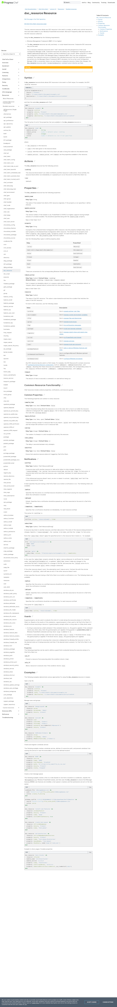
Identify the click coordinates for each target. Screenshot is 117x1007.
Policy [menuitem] (4, 82)
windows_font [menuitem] (8, 645)
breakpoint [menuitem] (7, 143)
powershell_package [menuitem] (10, 456)
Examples (101, 35)
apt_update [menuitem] (7, 127)
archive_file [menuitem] (7, 130)
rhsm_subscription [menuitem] (9, 495)
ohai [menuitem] (5, 398)
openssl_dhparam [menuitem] (9, 407)
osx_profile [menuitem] (7, 433)
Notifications (104, 31)
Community (96, 2)
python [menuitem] (6, 466)
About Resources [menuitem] (8, 98)
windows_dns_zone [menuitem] (9, 623)
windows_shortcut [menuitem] (9, 675)
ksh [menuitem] (5, 355)
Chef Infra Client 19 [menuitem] (9, 54)
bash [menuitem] (5, 133)
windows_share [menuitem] (8, 672)
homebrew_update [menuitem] (9, 326)
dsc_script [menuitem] (7, 274)
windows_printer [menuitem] (9, 658)
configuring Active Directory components (41, 365)
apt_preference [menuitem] (8, 120)
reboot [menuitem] (6, 469)
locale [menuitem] (5, 365)
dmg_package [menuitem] (8, 260)
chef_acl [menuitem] (6, 153)
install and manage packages (73, 328)
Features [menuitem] (5, 75)
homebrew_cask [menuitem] (8, 316)
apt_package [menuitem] (8, 117)
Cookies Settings (108, 1002)
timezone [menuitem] (6, 580)
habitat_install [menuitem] (8, 300)
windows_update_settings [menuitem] (12, 685)
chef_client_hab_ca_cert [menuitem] (11, 166)
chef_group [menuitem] (7, 199)
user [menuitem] (5, 583)
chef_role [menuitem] (7, 212)
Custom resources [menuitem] (8, 707)
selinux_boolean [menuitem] (8, 515)
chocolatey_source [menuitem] (9, 238)
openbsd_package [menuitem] (9, 404)
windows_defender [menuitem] (9, 603)
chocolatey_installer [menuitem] (10, 231)
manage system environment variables (75, 314)
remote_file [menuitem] (7, 479)
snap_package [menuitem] (8, 551)
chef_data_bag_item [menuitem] (10, 189)
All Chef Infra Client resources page (35, 24)
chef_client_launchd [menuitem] (10, 169)
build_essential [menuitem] (8, 146)
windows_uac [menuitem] (8, 681)
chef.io (84, 2)
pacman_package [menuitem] (9, 440)
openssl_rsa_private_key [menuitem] (11, 417)
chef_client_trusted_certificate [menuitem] (12, 179)
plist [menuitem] (5, 450)
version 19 (53, 9)
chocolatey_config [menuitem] (9, 225)
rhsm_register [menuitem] (8, 489)
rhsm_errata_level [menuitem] (9, 486)
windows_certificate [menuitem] (10, 600)
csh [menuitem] (5, 254)
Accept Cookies (91, 1002)
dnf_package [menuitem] (8, 264)
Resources (61, 9)
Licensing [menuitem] (5, 72)
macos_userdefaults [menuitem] (10, 375)
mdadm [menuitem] (6, 384)
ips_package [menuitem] (7, 349)
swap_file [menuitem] (6, 567)
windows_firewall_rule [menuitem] (10, 642)
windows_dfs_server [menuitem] (10, 616)
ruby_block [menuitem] (7, 508)
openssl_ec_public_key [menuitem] (11, 414)
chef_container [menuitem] (8, 182)
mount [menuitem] (5, 388)
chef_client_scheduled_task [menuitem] (12, 172)
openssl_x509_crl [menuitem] (9, 427)
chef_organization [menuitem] (9, 208)
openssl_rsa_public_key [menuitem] (11, 420)
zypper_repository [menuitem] (9, 704)
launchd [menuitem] (6, 358)
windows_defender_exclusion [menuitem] (12, 606)
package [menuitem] (6, 437)
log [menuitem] (5, 368)
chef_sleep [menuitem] (7, 215)
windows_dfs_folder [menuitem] (10, 610)
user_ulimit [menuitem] (7, 587)
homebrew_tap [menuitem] (8, 322)
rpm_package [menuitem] (8, 502)
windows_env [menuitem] (8, 626)
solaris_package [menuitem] (8, 554)
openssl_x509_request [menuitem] (10, 430)
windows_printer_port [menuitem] (10, 662)
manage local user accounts (72, 344)
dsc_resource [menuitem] (8, 270)
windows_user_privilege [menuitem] (11, 688)
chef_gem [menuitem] (7, 195)
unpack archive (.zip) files (72, 311)
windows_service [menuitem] (9, 668)
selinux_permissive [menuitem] (9, 531)
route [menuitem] (5, 499)
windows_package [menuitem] (9, 649)
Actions (100, 21)
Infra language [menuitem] (7, 92)
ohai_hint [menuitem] (6, 401)
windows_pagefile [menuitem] (9, 652)
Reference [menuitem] (5, 714)
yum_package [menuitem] (8, 694)
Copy (90, 87)
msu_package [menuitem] (8, 391)
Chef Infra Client (43, 9)
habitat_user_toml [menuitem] (9, 313)
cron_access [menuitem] (7, 247)
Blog (89, 2)
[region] (58, 1002)
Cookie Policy (35, 1003)
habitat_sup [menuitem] (7, 309)
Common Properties (106, 29)
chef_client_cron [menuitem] (9, 163)
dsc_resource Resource (103, 17)
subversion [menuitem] (7, 561)
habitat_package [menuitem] (9, 303)
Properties (101, 23)
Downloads (111, 2)
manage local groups (70, 321)
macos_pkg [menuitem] (7, 371)
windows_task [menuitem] (8, 678)
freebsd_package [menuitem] (9, 283)
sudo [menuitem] (5, 564)
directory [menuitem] (6, 257)
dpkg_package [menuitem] (8, 267)
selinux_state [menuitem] (8, 538)
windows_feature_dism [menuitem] (10, 632)
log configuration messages (72, 325)
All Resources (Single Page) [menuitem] (10, 110)
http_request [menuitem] (8, 332)
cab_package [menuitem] (8, 150)
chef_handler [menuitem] (8, 202)
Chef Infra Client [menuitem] (7, 59)
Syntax (100, 19)
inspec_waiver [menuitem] (8, 342)
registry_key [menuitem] (7, 473)
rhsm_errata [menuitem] (7, 482)
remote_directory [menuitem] (9, 476)
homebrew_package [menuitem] (10, 319)
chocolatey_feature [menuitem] (10, 228)
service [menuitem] (6, 544)
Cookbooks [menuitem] (6, 88)
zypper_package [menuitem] (9, 701)
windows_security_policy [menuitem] (11, 665)
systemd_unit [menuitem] (8, 574)
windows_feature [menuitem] (9, 629)
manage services (69, 341)
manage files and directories (72, 318)
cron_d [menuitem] (6, 251)
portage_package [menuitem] (9, 453)
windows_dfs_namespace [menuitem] (11, 613)
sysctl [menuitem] (5, 570)
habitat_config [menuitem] (8, 296)
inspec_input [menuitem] (7, 339)
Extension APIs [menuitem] (7, 711)
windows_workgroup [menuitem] (10, 691)
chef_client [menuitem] (7, 156)
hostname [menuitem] (7, 329)
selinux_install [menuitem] (8, 521)
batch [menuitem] (5, 137)
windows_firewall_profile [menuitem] (11, 639)
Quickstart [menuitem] (5, 66)
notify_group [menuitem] (7, 394)
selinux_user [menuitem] (7, 541)
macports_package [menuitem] (9, 381)
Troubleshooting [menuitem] (7, 717)
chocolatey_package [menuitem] (10, 234)
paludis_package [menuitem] (9, 443)
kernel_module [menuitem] (8, 352)
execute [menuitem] (6, 277)
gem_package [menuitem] (8, 287)
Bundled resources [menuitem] (8, 106)
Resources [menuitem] (5, 95)
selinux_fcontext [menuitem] (9, 518)
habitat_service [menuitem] (8, 306)
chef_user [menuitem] (7, 218)
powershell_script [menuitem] (9, 463)
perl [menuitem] (5, 446)
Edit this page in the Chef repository (34, 19)
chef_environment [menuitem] (9, 192)
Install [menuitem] (4, 69)
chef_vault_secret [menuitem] (9, 221)
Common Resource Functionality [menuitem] (8, 102)
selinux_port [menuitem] (7, 535)
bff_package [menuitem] (7, 140)
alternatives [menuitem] (7, 114)
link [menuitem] (5, 362)
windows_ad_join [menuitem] (9, 590)
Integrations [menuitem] (6, 79)
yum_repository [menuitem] (8, 698)
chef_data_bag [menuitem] (8, 185)
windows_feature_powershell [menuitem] (12, 636)
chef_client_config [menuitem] (9, 159)
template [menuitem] (6, 577)
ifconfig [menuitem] (6, 336)
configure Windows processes (73, 358)
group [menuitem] (5, 293)
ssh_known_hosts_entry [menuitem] (11, 557)
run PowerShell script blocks (72, 337)
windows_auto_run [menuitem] (9, 597)
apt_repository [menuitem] (8, 123)
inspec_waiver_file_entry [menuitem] (11, 345)
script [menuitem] (5, 512)
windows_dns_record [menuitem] (10, 619)
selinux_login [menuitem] (7, 525)
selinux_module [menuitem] (8, 528)
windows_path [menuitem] (8, 655)
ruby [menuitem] (5, 505)
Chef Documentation (30, 9)
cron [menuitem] (5, 244)
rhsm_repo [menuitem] (7, 492)
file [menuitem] (5, 280)
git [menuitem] (4, 290)
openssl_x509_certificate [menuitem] (11, 424)
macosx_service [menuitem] (8, 378)
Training (103, 2)
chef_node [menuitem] (7, 205)
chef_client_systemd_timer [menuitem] (12, 176)
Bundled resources (71, 9)
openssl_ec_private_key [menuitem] (11, 411)
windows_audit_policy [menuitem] (10, 593)
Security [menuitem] (5, 85)
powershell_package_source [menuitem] (12, 459)
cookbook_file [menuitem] (8, 241)
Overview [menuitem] (5, 62)
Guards (102, 33)
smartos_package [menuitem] (9, 548)
